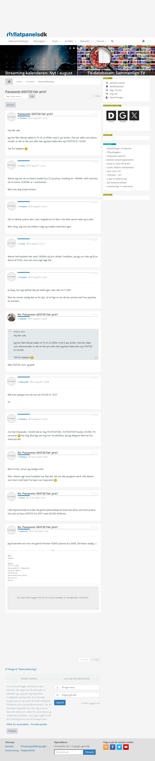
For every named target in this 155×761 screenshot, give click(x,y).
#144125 (94, 162)
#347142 (94, 452)
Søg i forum (115, 90)
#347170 (94, 493)
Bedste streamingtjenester (120, 159)
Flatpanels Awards (116, 156)
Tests (55, 41)
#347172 (94, 527)
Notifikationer (117, 86)
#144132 (94, 273)
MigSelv (23, 318)
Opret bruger (116, 97)
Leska (22, 165)
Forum (100, 41)
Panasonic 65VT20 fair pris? (26, 92)
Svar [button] (11, 104)
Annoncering (12, 750)
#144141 (94, 378)
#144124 (94, 114)
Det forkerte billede (117, 182)
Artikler (69, 41)
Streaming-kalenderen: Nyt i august (38, 60)
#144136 (94, 314)
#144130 (94, 203)
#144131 (94, 240)
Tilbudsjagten (114, 152)
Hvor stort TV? (114, 171)
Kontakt (9, 746)
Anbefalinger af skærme (119, 148)
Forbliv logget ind (90, 703)
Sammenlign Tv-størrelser (120, 186)
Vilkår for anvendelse (17, 724)
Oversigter (39, 41)
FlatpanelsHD (28, 750)
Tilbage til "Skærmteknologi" (22, 669)
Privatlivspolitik (39, 724)
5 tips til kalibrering (117, 178)
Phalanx (23, 118)
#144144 (94, 415)
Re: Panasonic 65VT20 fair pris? (38, 314)
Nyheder (85, 41)
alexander (24, 381)
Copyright (41, 746)
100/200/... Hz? (114, 175)
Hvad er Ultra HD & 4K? (118, 163)
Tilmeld (12, 731)
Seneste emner (117, 82)
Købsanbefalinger (19, 41)
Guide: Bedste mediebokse (120, 167)
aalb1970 (24, 531)
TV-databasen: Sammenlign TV (116, 60)
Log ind (60, 702)
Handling (84, 659)
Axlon (22, 497)
